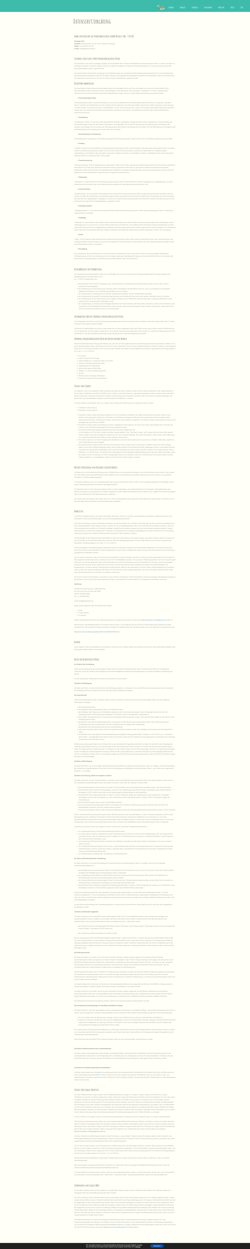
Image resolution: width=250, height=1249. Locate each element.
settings (137, 1247)
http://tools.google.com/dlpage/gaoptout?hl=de (89, 1131)
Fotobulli (195, 7)
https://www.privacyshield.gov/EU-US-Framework (120, 1227)
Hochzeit (182, 7)
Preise (232, 7)
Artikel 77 (98, 1075)
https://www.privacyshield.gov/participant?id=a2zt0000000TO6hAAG (97, 632)
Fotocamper (208, 7)
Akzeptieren (157, 1246)
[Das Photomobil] (161, 7)
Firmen (171, 7)
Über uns (221, 7)
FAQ (242, 7)
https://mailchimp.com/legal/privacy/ (153, 620)
